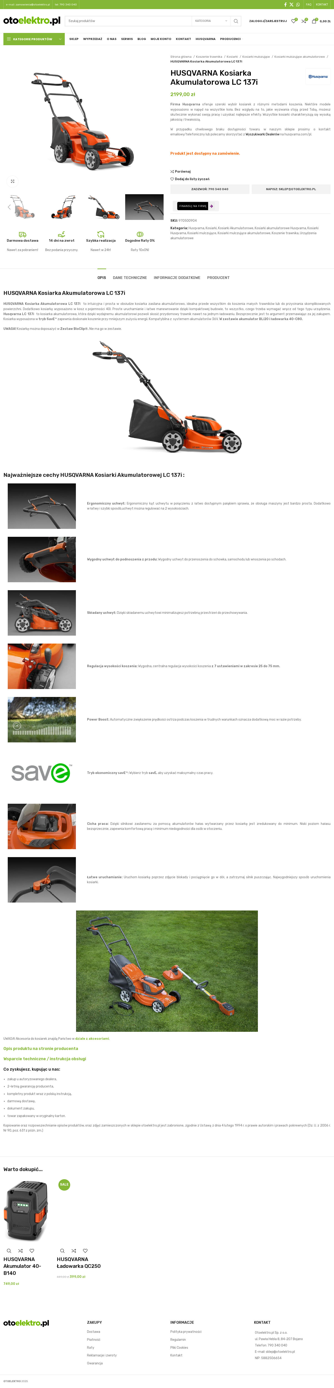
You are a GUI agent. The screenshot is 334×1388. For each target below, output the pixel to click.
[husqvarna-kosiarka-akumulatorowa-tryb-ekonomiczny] (42, 773)
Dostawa (93, 1332)
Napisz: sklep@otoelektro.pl (291, 189)
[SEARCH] (236, 21)
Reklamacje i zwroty (102, 1356)
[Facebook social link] (285, 4)
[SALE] (80, 1211)
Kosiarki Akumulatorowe (235, 228)
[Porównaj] (20, 1251)
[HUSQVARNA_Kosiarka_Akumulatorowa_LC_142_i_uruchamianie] (42, 880)
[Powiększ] (12, 181)
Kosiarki (233, 56)
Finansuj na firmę (193, 206)
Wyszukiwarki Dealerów (262, 134)
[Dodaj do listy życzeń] (31, 1251)
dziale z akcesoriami (92, 1039)
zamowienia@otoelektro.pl (33, 4)
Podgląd (9, 1251)
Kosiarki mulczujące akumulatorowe (300, 56)
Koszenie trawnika (209, 56)
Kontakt (176, 1356)
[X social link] (291, 4)
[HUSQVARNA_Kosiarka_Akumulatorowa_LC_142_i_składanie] (42, 613)
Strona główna (181, 56)
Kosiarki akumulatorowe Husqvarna (280, 228)
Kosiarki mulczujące (256, 56)
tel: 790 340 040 (66, 4)
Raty (90, 1348)
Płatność (93, 1340)
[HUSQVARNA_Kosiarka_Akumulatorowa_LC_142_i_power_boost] (42, 719)
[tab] (101, 275)
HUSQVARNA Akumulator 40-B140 (22, 1266)
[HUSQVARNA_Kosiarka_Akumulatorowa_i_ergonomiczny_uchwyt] (42, 506)
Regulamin (178, 1340)
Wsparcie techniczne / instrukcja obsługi (44, 1058)
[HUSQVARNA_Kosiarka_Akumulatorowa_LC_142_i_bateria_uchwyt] (42, 559)
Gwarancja (95, 1363)
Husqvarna (196, 228)
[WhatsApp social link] (298, 4)
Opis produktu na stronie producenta (40, 1048)
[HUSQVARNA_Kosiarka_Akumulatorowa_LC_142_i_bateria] (42, 826)
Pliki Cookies (179, 1348)
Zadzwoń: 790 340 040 (209, 189)
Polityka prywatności (186, 1332)
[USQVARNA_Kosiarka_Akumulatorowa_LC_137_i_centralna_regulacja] (42, 666)
